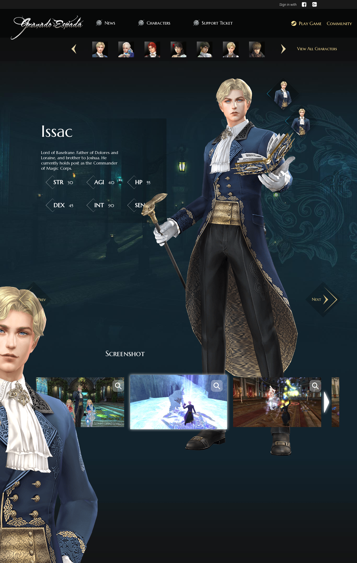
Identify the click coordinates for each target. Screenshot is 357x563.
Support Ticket (217, 23)
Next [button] (283, 49)
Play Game (310, 23)
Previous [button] (73, 49)
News (110, 23)
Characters (158, 23)
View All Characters (317, 48)
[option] (100, 49)
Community (339, 23)
